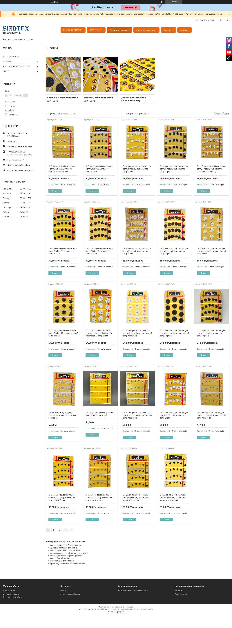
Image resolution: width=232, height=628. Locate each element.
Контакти (184, 30)
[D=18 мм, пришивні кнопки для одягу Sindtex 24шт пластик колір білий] (137, 224)
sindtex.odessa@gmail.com (19, 165)
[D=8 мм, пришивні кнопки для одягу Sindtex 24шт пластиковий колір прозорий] (211, 388)
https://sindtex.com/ (15, 160)
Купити (55, 191)
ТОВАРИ (7, 61)
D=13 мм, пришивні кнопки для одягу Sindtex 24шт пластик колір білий (174, 415)
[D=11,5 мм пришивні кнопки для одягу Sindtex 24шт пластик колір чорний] (63, 224)
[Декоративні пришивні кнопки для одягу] (137, 74)
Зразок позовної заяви (70, 594)
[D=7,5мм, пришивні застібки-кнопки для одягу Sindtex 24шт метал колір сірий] (137, 471)
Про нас (167, 30)
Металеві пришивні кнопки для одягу (98, 99)
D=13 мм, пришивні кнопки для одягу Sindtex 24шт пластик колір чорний (99, 251)
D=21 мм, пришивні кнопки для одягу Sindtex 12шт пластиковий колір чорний (63, 333)
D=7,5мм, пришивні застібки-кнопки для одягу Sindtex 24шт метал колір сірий (137, 497)
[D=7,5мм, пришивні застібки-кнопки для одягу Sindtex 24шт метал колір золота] (100, 471)
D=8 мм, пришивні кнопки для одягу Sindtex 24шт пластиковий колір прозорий (211, 415)
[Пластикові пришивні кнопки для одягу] (63, 74)
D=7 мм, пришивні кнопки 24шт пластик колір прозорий (100, 414)
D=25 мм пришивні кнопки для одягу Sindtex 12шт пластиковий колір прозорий (137, 333)
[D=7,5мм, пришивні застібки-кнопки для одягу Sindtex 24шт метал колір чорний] (174, 471)
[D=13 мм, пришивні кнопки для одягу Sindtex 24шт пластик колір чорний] (100, 224)
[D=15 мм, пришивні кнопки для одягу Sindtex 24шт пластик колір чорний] (211, 306)
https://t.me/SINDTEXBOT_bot (20, 170)
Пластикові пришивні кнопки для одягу (62, 99)
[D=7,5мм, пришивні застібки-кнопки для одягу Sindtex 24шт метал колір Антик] (63, 471)
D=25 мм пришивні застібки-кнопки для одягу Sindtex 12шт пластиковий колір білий (99, 333)
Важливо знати (9, 591)
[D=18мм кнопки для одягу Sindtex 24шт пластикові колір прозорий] (63, 388)
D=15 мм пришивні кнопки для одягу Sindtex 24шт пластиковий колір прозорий (137, 415)
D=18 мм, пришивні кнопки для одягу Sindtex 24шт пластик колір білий (137, 251)
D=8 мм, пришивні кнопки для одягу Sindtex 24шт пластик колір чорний (99, 169)
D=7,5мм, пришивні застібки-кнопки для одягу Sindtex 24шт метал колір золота (99, 497)
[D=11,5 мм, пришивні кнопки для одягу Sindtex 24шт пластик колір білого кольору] (211, 142)
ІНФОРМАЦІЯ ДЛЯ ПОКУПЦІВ (16, 66)
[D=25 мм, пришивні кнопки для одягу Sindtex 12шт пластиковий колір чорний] (174, 306)
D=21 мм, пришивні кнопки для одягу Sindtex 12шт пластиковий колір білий (211, 251)
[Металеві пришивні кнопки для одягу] (100, 74)
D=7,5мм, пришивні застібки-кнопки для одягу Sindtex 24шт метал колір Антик (62, 497)
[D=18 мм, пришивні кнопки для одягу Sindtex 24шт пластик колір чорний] (174, 224)
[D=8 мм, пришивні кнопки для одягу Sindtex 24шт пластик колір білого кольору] (63, 142)
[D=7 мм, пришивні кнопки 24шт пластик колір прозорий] (100, 388)
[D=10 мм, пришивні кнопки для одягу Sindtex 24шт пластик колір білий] (137, 142)
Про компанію (181, 594)
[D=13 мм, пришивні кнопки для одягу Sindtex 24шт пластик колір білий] (174, 388)
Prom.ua (129, 607)
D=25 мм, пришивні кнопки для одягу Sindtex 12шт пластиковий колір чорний (174, 333)
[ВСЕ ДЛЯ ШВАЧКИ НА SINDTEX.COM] (16, 29)
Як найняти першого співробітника (133, 591)
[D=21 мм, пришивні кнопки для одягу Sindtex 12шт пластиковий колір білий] (211, 224)
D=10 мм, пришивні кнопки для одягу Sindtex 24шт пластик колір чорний (174, 169)
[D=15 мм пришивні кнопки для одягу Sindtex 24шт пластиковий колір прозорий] (137, 388)
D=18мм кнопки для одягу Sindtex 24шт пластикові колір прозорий (62, 415)
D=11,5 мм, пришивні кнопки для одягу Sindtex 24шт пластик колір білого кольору (211, 169)
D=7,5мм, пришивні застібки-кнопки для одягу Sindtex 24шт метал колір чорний (174, 497)
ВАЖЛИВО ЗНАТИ (72, 30)
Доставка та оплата (145, 30)
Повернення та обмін (12, 597)
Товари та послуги (118, 30)
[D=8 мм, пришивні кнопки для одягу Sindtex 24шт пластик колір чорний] (100, 142)
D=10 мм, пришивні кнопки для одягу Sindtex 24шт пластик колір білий (137, 169)
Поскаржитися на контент (119, 609)
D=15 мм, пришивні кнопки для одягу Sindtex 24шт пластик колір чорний (211, 333)
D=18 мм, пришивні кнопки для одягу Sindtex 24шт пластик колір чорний (174, 251)
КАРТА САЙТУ (96, 30)
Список (226, 113)
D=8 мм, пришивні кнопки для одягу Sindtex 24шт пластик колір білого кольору (61, 169)
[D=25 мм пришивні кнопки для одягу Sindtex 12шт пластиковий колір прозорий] (137, 306)
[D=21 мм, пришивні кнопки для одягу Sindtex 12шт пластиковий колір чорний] (63, 306)
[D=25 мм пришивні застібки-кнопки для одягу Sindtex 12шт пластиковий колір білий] (100, 306)
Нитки (63, 591)
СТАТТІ (6, 71)
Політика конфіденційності (142, 609)
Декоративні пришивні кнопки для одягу (133, 99)
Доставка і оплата (11, 594)
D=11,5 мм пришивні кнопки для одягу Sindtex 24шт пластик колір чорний (62, 251)
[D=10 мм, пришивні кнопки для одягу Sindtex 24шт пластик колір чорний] (174, 142)
